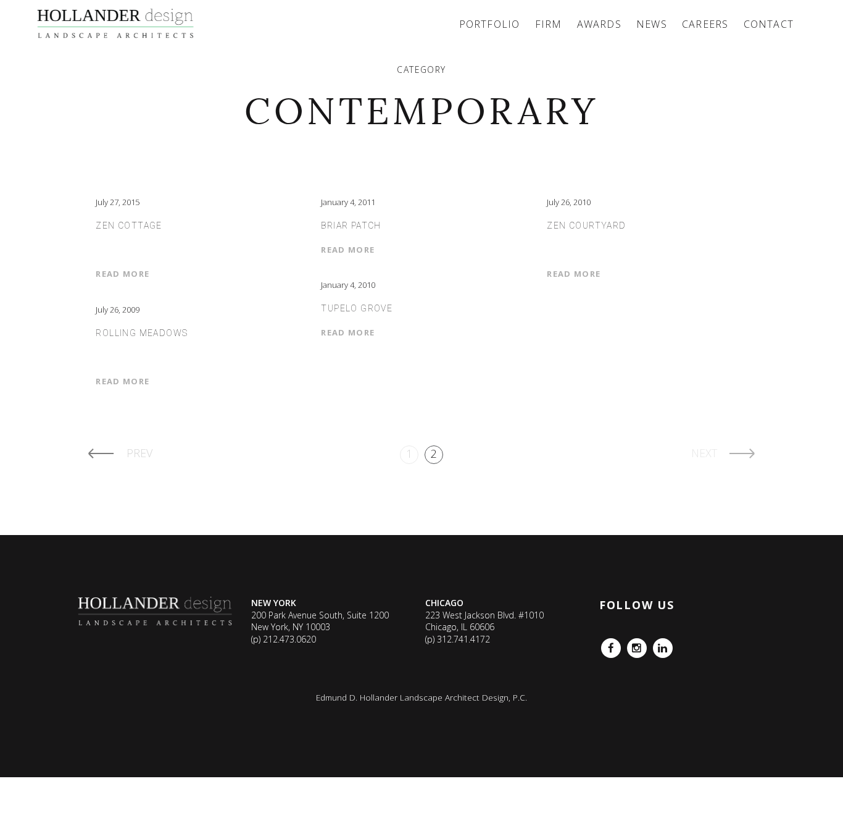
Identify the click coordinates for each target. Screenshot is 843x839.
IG (631, 644)
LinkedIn (663, 644)
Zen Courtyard (586, 225)
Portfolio (489, 24)
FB (606, 644)
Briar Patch (351, 225)
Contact (769, 24)
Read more (122, 273)
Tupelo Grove (356, 308)
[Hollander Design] (117, 24)
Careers (705, 24)
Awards (599, 24)
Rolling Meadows (142, 333)
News (651, 24)
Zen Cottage (129, 225)
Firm (548, 24)
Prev (139, 452)
